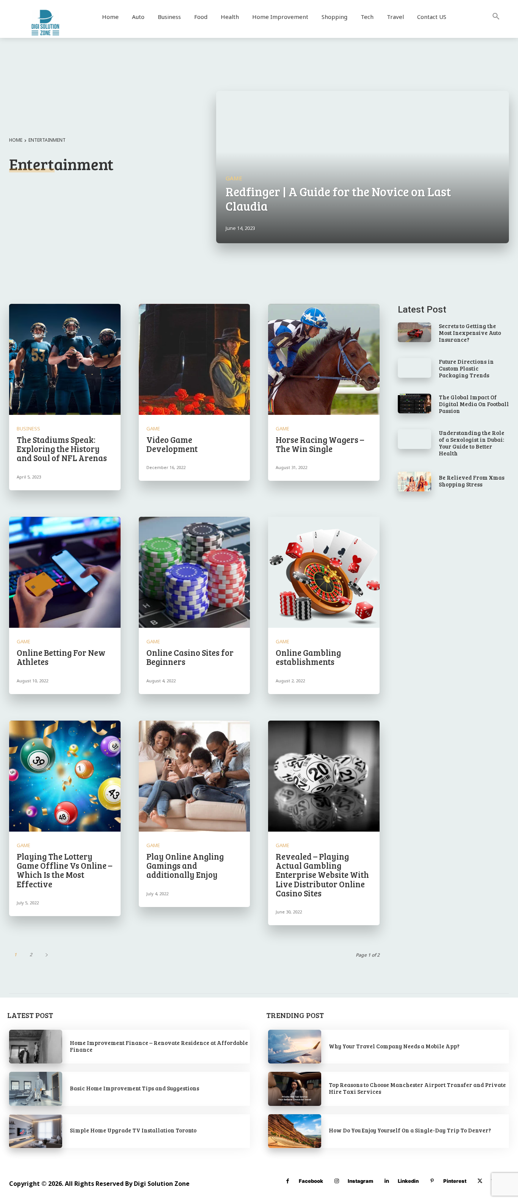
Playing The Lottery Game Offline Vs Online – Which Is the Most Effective (64, 870)
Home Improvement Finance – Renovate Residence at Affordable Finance (159, 1046)
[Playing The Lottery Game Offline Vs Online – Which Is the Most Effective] (65, 776)
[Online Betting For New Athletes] (65, 572)
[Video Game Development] (194, 359)
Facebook (311, 1181)
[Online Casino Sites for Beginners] (194, 572)
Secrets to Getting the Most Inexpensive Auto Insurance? (470, 332)
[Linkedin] (386, 1181)
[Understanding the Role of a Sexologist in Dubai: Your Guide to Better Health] (414, 439)
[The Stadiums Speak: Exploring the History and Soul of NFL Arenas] (65, 359)
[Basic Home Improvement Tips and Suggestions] (35, 1089)
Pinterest (454, 1181)
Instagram (360, 1181)
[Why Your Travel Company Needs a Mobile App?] (294, 1046)
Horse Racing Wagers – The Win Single (320, 444)
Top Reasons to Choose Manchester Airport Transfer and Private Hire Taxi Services (417, 1088)
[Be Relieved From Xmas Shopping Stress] (414, 482)
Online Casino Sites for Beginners (190, 657)
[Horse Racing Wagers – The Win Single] (324, 359)
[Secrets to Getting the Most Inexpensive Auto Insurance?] (414, 332)
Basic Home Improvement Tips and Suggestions (134, 1088)
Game (234, 178)
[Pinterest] (432, 1181)
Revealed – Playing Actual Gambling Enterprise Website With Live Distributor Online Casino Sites (322, 875)
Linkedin (408, 1181)
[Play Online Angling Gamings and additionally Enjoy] (194, 776)
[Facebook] (287, 1181)
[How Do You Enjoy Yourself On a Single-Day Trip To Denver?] (294, 1131)
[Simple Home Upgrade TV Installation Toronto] (35, 1131)
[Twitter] (480, 1181)
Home (15, 140)
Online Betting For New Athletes (61, 657)
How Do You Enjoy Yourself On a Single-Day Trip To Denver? (410, 1130)
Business (28, 428)
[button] (496, 17)
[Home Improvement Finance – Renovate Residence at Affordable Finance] (35, 1046)
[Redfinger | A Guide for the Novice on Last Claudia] (362, 167)
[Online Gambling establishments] (324, 572)
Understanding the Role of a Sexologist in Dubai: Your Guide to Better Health (471, 443)
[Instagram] (336, 1181)
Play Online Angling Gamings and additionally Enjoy (185, 865)
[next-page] (46, 954)
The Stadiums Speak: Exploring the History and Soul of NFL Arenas (62, 448)
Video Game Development (172, 444)
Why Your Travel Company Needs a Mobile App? (394, 1046)
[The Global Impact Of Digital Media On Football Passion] (414, 404)
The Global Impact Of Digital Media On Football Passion (474, 403)
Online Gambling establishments (308, 657)
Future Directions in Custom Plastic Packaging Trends (466, 368)
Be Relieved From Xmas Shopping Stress (471, 481)
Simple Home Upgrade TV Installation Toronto (133, 1130)
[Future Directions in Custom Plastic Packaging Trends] (414, 368)
